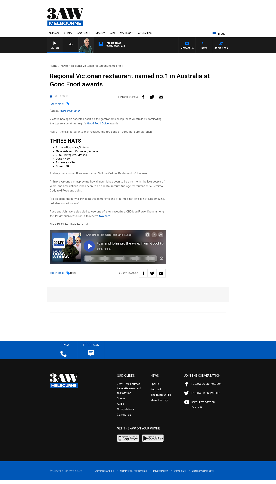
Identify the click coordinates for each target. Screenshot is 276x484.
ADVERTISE (145, 33)
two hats (104, 216)
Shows (54, 33)
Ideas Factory (159, 400)
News (64, 65)
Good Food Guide (98, 123)
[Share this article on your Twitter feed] (152, 97)
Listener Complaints (203, 470)
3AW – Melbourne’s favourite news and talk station (129, 388)
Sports (155, 384)
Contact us (124, 414)
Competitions (125, 409)
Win (112, 33)
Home (53, 65)
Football (83, 33)
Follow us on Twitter (206, 393)
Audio (68, 33)
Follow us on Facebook (206, 383)
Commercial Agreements (133, 470)
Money (100, 33)
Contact (126, 33)
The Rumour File (161, 394)
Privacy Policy (160, 470)
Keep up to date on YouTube (203, 404)
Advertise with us (104, 470)
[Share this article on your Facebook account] (143, 97)
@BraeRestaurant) (71, 110)
